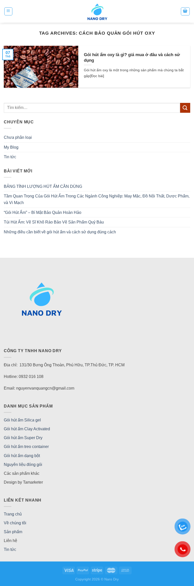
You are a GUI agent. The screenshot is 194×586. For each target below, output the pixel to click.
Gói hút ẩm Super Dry (23, 438)
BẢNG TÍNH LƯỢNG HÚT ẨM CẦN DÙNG (43, 186)
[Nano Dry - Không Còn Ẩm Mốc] (97, 11)
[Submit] (185, 108)
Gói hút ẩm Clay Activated (27, 429)
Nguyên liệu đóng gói (23, 464)
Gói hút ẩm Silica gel (22, 420)
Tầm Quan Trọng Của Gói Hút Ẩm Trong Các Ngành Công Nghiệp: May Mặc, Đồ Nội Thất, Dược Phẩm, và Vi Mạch (96, 199)
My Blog (11, 147)
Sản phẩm (13, 532)
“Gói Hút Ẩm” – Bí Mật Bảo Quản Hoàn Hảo (42, 212)
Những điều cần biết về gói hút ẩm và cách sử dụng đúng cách (60, 232)
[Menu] (8, 11)
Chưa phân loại (18, 137)
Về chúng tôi (15, 523)
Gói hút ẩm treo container (26, 446)
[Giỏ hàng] (185, 11)
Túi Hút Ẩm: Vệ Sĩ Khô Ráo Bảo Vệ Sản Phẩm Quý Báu (54, 222)
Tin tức (10, 157)
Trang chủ (13, 514)
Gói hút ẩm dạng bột (22, 456)
